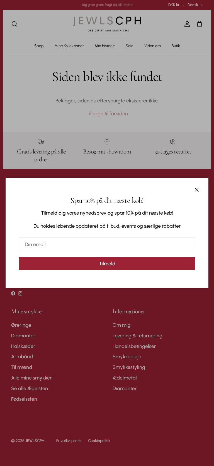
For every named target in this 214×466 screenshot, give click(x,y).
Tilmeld (107, 264)
